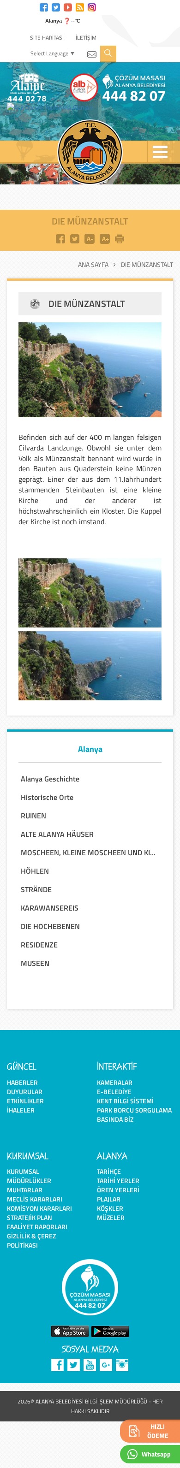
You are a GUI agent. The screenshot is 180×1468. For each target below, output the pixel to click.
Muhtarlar (24, 1190)
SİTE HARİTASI (47, 37)
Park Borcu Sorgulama (134, 1110)
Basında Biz (115, 1119)
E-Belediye (114, 1091)
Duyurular (24, 1091)
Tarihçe (109, 1171)
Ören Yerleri (118, 1190)
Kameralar (114, 1082)
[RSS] (80, 6)
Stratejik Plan (29, 1217)
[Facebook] (44, 6)
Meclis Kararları (34, 1199)
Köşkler (110, 1208)
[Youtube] (68, 6)
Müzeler (111, 1217)
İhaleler (21, 1110)
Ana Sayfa (93, 264)
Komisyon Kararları (39, 1208)
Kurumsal (23, 1171)
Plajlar (108, 1199)
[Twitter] (56, 6)
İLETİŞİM (86, 37)
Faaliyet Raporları (37, 1226)
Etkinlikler (25, 1101)
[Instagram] (92, 6)
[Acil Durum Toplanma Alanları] (52, 107)
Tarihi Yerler (118, 1180)
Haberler (22, 1082)
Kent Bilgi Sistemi (125, 1101)
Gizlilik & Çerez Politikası (31, 1240)
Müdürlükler (29, 1180)
